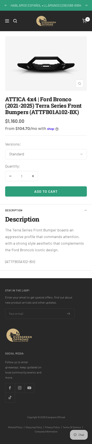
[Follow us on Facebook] (10, 388)
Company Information (46, 431)
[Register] (68, 313)
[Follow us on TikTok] (10, 397)
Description (13, 210)
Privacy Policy (53, 427)
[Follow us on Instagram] (19, 388)
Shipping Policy (34, 427)
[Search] (15, 21)
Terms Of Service (73, 427)
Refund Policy (16, 427)
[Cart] (84, 21)
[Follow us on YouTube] (29, 388)
